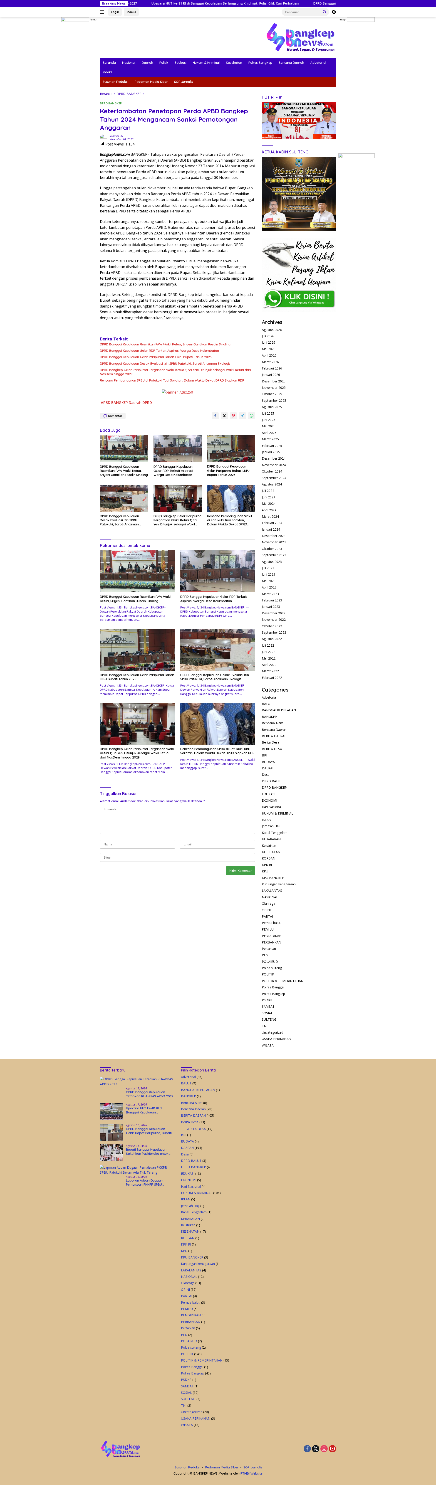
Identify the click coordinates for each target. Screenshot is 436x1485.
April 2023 (269, 587)
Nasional (128, 63)
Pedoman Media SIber (151, 82)
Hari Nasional (272, 807)
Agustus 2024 (272, 484)
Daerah (147, 63)
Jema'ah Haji (271, 826)
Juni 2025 (268, 420)
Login (115, 12)
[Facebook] (307, 1449)
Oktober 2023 (272, 549)
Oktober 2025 (272, 394)
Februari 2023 (272, 600)
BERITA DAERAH (274, 736)
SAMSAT (268, 1006)
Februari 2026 (272, 368)
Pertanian (269, 948)
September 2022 (274, 632)
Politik (163, 63)
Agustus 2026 (272, 330)
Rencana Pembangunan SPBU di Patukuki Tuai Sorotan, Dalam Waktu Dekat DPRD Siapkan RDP (172, 380)
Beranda (109, 63)
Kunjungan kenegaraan (279, 884)
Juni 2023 (268, 574)
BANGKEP (119, 402)
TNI (264, 1026)
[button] (324, 11)
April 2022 (269, 664)
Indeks (131, 12)
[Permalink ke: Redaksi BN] (103, 137)
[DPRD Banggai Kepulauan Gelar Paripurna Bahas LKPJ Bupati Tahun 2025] (231, 448)
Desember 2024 (273, 458)
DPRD (147, 402)
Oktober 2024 (272, 471)
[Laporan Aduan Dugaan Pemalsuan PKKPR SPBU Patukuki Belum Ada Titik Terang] (137, 1170)
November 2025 (274, 387)
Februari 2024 (272, 523)
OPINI (266, 910)
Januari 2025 (271, 452)
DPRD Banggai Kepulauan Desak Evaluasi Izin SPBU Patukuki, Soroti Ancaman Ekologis (165, 364)
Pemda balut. (271, 923)
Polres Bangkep (260, 63)
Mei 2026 (268, 349)
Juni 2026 (268, 342)
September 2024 (274, 478)
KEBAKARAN (271, 839)
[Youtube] (332, 1449)
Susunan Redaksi (115, 82)
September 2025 (274, 400)
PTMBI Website (251, 1473)
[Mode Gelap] (334, 12)
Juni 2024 (268, 497)
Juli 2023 (268, 568)
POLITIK (268, 974)
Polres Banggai (273, 987)
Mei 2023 (268, 581)
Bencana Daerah (291, 63)
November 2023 (274, 542)
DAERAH (268, 768)
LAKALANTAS (272, 890)
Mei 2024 (268, 503)
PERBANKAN (271, 942)
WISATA (268, 1045)
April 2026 (269, 355)
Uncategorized (272, 1032)
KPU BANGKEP (273, 878)
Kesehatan (234, 63)
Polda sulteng (272, 968)
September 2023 (274, 555)
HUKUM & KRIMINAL (277, 813)
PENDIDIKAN (272, 935)
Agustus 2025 (272, 407)
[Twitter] (315, 1449)
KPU (265, 871)
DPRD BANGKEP (111, 103)
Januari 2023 (271, 606)
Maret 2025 (270, 439)
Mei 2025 (268, 426)
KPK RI (267, 865)
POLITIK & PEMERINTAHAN (282, 981)
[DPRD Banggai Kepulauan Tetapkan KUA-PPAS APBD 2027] (137, 1082)
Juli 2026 (268, 336)
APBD (105, 402)
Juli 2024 (268, 490)
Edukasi (180, 63)
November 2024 (274, 465)
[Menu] (103, 12)
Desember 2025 (273, 381)
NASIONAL (270, 897)
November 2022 (274, 619)
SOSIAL (267, 1013)
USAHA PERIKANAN (276, 1039)
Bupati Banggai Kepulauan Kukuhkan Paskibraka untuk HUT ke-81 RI (147, 1152)
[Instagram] (324, 1449)
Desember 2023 (273, 536)
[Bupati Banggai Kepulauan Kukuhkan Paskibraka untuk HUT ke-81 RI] (111, 1152)
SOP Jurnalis (183, 82)
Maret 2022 (270, 671)
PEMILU (268, 929)
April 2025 (269, 433)
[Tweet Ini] (224, 415)
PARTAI (267, 916)
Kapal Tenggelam (274, 832)
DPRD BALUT (272, 781)
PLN (265, 955)
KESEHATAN (271, 852)
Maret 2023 (270, 594)
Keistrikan (269, 845)
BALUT (267, 704)
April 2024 (269, 510)
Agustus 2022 (272, 639)
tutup (93, 19)
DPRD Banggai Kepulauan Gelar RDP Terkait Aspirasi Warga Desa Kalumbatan (159, 351)
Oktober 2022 (272, 626)
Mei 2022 (268, 658)
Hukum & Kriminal (206, 63)
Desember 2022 (273, 613)
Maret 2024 (270, 516)
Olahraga (268, 903)
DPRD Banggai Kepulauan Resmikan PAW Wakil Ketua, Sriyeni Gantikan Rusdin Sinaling (165, 344)
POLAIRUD (270, 961)
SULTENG (269, 1019)
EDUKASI (268, 794)
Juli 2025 (268, 413)
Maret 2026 (270, 362)
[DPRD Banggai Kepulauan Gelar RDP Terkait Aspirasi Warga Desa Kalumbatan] (178, 448)
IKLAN (266, 820)
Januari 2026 (271, 374)
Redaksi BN (116, 136)
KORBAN (268, 858)
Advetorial (318, 63)
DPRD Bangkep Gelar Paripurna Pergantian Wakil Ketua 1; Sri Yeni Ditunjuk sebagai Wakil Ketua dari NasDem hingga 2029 (175, 372)
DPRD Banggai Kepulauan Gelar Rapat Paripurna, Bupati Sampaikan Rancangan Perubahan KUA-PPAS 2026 (335, 3)
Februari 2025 (272, 445)
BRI (264, 755)
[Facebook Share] (215, 415)
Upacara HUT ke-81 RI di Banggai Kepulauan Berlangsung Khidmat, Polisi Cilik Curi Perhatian (162, 3)
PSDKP (267, 1000)
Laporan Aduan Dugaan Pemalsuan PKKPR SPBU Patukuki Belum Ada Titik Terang (145, 1182)
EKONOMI (269, 800)
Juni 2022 (268, 652)
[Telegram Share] (242, 415)
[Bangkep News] (300, 37)
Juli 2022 (268, 645)
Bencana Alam (272, 723)
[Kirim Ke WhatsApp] (251, 415)
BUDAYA (268, 762)
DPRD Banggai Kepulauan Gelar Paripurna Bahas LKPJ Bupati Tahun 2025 (156, 357)
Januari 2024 (271, 529)
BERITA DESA (272, 749)
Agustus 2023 (272, 561)
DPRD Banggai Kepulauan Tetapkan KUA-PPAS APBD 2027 (149, 1094)
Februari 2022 (272, 677)
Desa (266, 774)
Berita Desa (270, 742)
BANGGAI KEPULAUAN (279, 710)
